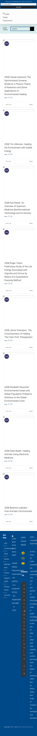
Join (5, 543)
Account (5, 595)
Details (31, 104)
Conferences (5, 548)
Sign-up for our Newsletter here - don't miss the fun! (18, 1)
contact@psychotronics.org (24, 629)
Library (5, 573)
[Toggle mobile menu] (33, 15)
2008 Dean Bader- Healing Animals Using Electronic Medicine (17, 454)
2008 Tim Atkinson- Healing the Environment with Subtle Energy (18, 147)
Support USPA (5, 579)
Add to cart (8, 104)
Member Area (5, 566)
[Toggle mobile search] (30, 15)
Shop (5, 554)
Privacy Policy (5, 588)
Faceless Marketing (27, 727)
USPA (19, 727)
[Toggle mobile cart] (26, 15)
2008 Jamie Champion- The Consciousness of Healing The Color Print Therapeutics (18, 333)
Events (5, 559)
